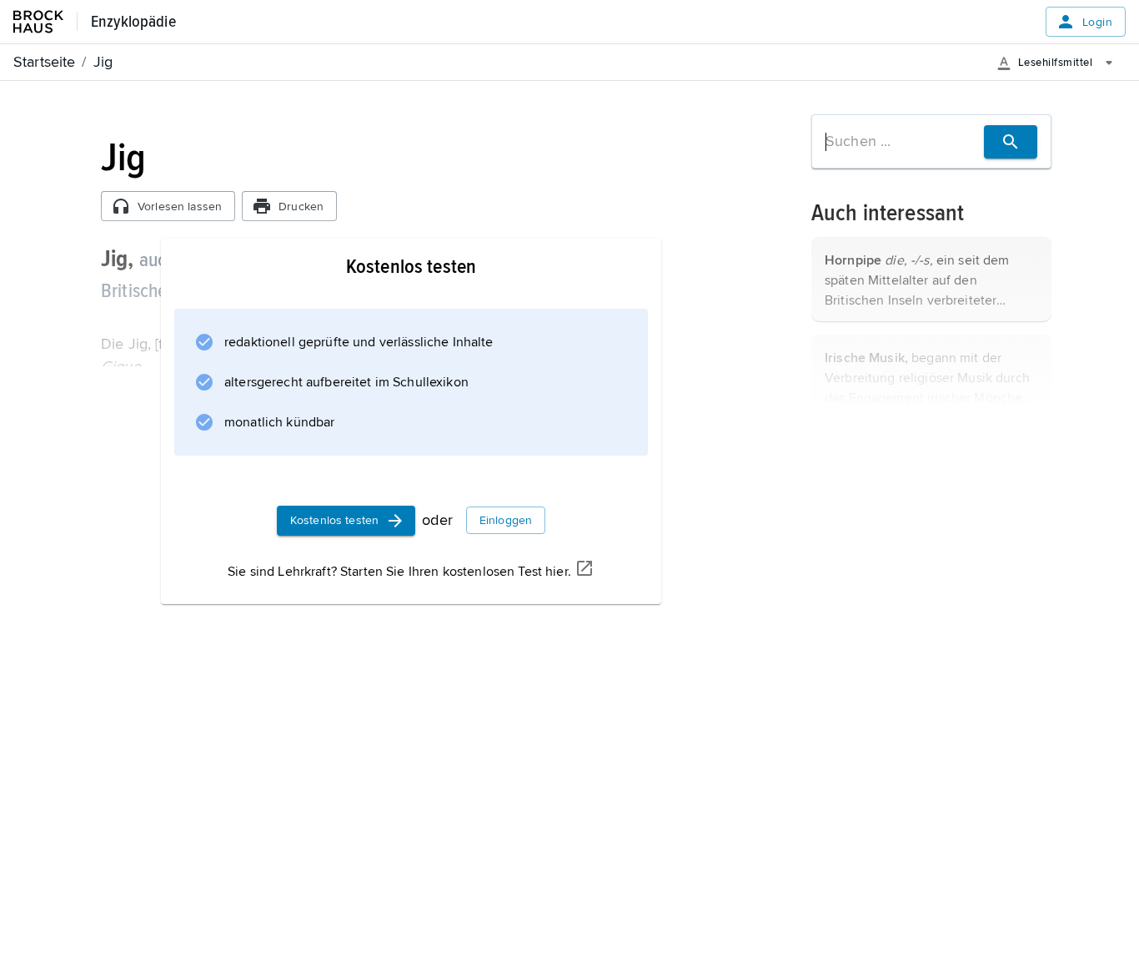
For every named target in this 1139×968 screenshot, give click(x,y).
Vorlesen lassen (180, 206)
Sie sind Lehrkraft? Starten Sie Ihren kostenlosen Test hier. (399, 571)
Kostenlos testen (334, 520)
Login (1097, 22)
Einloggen (505, 520)
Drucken (301, 206)
